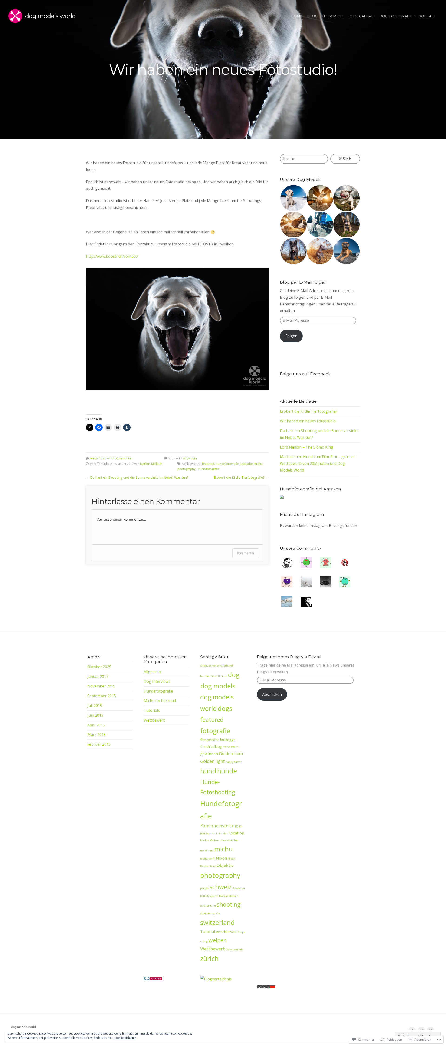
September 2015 (101, 695)
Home (296, 16)
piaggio (204, 888)
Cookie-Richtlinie (125, 1038)
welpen (217, 940)
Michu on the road (160, 700)
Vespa (241, 932)
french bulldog (211, 746)
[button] (293, 198)
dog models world (50, 15)
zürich (209, 958)
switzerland (217, 922)
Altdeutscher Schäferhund (216, 665)
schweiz (221, 886)
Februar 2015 (99, 744)
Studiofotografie (208, 469)
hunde (227, 771)
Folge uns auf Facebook (305, 373)
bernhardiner (208, 676)
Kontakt (427, 16)
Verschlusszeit (226, 932)
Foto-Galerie (361, 16)
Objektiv (224, 865)
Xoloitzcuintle (234, 949)
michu (258, 464)
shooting (229, 904)
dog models (218, 686)
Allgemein (190, 458)
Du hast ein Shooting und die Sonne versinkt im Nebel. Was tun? (139, 477)
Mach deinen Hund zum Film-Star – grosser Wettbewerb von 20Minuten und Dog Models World (317, 463)
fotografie (215, 730)
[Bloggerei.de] (153, 979)
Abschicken (272, 694)
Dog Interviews (157, 681)
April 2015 (96, 725)
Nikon (221, 858)
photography (186, 469)
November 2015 (101, 686)
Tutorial (207, 931)
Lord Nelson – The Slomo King (306, 447)
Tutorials (152, 710)
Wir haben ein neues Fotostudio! (308, 421)
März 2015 (96, 734)
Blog (312, 16)
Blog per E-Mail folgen (303, 282)
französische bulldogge (217, 740)
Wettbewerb (154, 720)
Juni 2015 (95, 715)
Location (236, 833)
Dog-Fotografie (396, 16)
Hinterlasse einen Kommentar (111, 458)
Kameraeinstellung (219, 825)
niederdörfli (207, 858)
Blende (222, 676)
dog (233, 674)
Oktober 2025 (99, 666)
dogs (225, 708)
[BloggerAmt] (216, 979)
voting (203, 941)
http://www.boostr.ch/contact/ (112, 256)
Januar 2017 (97, 676)
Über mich (332, 16)
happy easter (234, 762)
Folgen (291, 335)
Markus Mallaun (151, 464)
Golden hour (231, 753)
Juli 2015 (94, 705)
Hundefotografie (227, 464)
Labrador (246, 464)
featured (208, 464)
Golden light (212, 761)
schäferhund (208, 905)
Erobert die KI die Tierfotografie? (239, 477)
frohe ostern (230, 746)
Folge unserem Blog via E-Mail (289, 656)
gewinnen (209, 753)
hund (208, 771)
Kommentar (245, 553)
